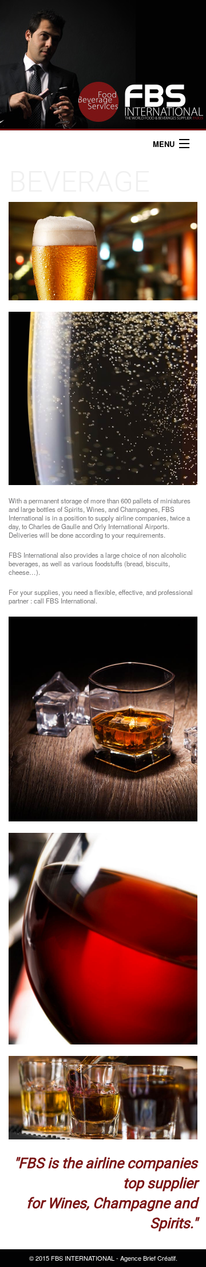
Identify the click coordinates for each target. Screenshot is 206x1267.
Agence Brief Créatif (148, 1257)
